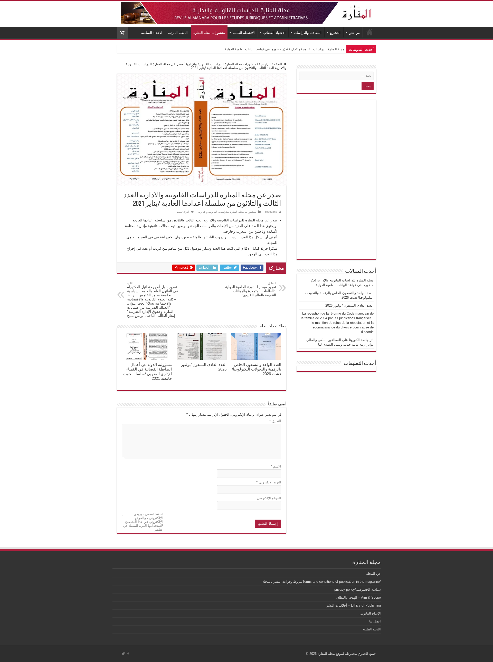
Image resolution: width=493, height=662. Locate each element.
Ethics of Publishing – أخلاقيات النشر (353, 605)
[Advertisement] (336, 180)
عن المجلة (373, 574)
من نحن (354, 33)
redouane (271, 211)
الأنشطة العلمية (244, 33)
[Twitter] (123, 653)
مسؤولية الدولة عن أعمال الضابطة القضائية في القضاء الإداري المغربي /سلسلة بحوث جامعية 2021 (147, 371)
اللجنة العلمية (371, 629)
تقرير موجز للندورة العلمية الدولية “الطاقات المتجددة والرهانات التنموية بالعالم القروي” (250, 289)
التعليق (275, 421)
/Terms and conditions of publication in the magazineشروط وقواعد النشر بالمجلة (321, 581)
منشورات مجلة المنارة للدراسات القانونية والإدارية (220, 64)
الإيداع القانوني (370, 613)
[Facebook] (128, 653)
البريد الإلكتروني (268, 482)
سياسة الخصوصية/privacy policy (357, 589)
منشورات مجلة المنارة (209, 33)
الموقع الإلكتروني (269, 498)
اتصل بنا (375, 621)
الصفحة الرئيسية (271, 64)
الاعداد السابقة (151, 33)
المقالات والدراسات (307, 33)
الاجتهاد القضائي (274, 33)
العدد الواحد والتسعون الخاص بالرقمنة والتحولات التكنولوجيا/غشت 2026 (294, 49)
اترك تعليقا (182, 211)
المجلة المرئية (178, 33)
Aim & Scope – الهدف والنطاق (358, 597)
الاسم (276, 466)
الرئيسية (369, 32)
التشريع (335, 33)
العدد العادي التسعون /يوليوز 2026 (349, 305)
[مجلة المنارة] (246, 12)
